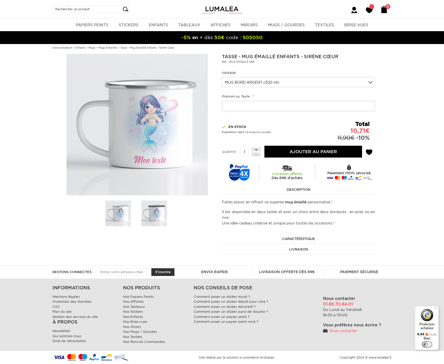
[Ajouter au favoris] (369, 151)
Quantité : (230, 151)
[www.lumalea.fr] (222, 9)
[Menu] (436, 309)
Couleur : (229, 72)
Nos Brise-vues (135, 322)
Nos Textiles (132, 337)
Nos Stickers (133, 312)
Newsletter (61, 331)
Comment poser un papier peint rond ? (226, 322)
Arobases (267, 357)
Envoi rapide (214, 272)
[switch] (427, 344)
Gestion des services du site (75, 317)
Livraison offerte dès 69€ (287, 272)
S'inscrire (163, 272)
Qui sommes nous (66, 336)
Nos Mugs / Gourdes (140, 332)
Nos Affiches (133, 302)
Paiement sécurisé (359, 272)
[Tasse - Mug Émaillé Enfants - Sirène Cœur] (137, 124)
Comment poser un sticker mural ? (222, 297)
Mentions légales (66, 297)
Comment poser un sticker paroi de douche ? (231, 312)
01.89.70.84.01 (338, 304)
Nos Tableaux (134, 307)
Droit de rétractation (69, 341)
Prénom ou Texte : (238, 96)
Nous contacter (343, 331)
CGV (56, 307)
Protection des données (71, 302)
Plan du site (62, 312)
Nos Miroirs (132, 327)
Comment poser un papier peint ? (221, 317)
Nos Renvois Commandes (144, 342)
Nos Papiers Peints (138, 297)
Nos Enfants (133, 317)
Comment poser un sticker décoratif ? (225, 307)
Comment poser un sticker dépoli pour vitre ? (231, 302)
